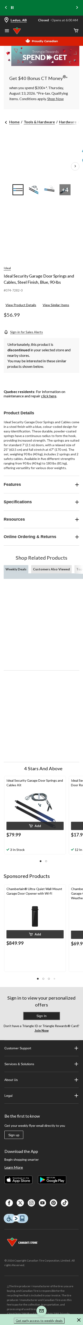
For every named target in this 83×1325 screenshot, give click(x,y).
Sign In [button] (41, 1016)
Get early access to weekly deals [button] (39, 1320)
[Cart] (76, 30)
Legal (8, 1095)
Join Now (42, 1030)
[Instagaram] (31, 1203)
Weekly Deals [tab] (16, 569)
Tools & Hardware (39, 122)
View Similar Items (56, 305)
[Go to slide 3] (49, 189)
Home (14, 122)
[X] (20, 1203)
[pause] (12, 8)
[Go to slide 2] (33, 189)
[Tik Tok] (64, 1203)
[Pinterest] (53, 1203)
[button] (35, 826)
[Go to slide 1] (18, 189)
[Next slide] (77, 8)
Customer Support (17, 1048)
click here (48, 396)
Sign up (13, 1135)
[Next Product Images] (75, 166)
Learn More (13, 1167)
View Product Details (21, 305)
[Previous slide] (6, 8)
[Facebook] (9, 1203)
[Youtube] (42, 1203)
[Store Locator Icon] (6, 20)
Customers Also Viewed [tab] (51, 569)
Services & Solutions (19, 1064)
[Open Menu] (7, 31)
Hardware (68, 122)
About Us (11, 1080)
